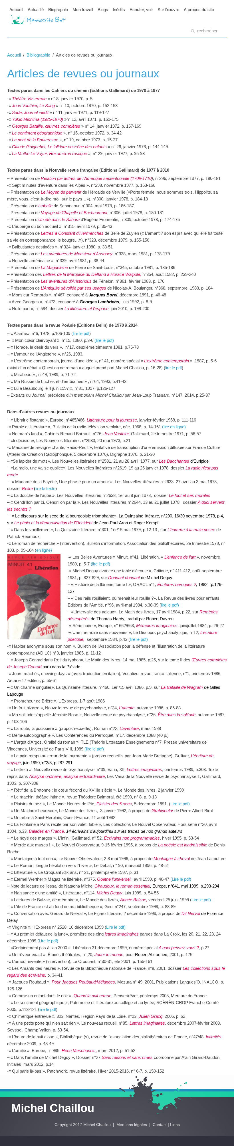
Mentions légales (132, 1124)
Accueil (16, 9)
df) (176, 605)
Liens (175, 1124)
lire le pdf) (139, 639)
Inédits (119, 9)
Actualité (36, 9)
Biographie (58, 9)
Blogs (103, 9)
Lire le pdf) (180, 803)
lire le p (167, 605)
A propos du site (199, 9)
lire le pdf (81, 333)
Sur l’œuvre (168, 9)
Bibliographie (38, 55)
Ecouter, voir (141, 9)
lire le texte (45, 488)
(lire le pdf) (104, 340)
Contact (160, 1124)
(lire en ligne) (174, 426)
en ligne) (44, 550)
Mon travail (82, 9)
